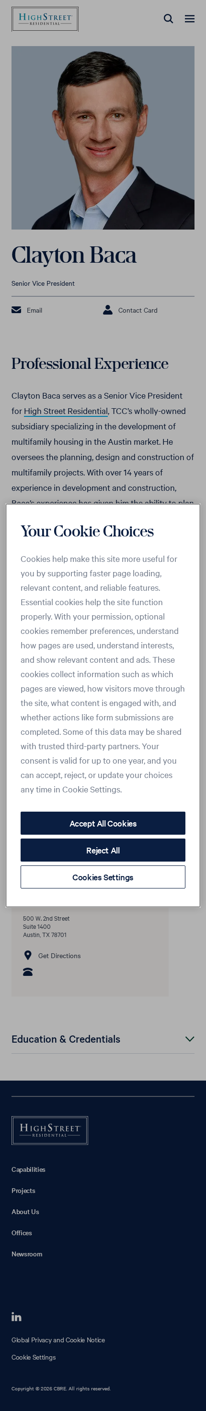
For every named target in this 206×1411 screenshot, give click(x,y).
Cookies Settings (103, 876)
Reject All (102, 849)
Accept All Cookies (103, 822)
